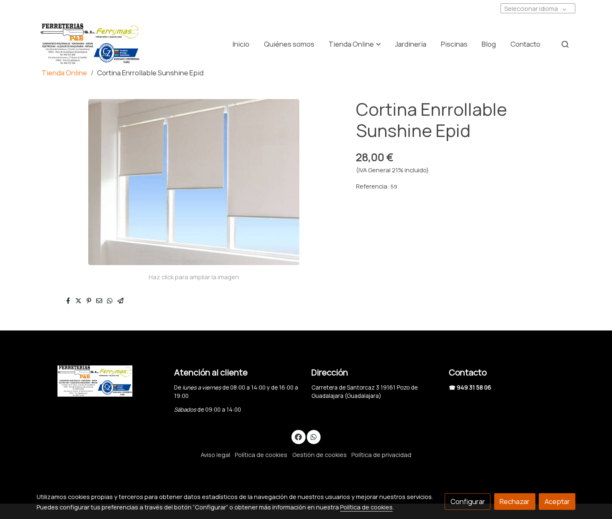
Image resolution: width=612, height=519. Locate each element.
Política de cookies (261, 454)
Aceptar (557, 501)
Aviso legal (215, 454)
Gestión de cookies (319, 454)
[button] (355, 44)
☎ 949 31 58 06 (470, 387)
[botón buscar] (565, 44)
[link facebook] (298, 436)
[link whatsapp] (313, 436)
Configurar (467, 501)
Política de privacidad (381, 454)
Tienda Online (64, 72)
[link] (90, 44)
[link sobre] (100, 381)
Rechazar (515, 501)
